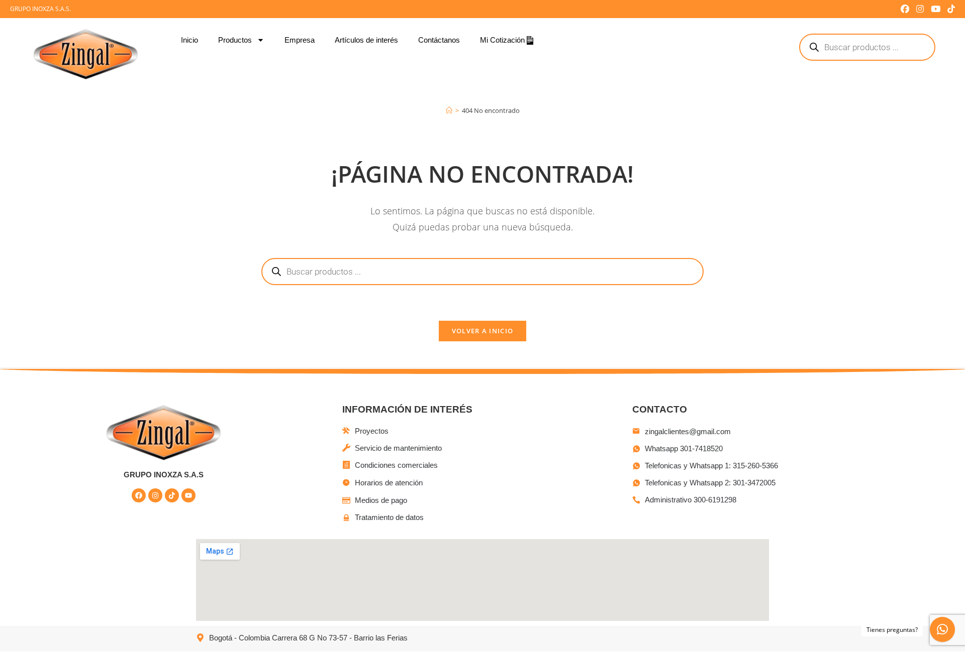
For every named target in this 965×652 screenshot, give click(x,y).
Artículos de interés (366, 40)
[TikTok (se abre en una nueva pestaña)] (949, 9)
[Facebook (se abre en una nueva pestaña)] (905, 9)
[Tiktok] (172, 495)
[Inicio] (449, 110)
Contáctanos (439, 40)
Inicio (189, 40)
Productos (235, 40)
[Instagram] (155, 495)
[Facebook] (139, 495)
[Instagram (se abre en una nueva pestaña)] (920, 9)
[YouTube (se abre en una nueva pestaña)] (935, 9)
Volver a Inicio (483, 330)
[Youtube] (188, 495)
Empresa (299, 40)
